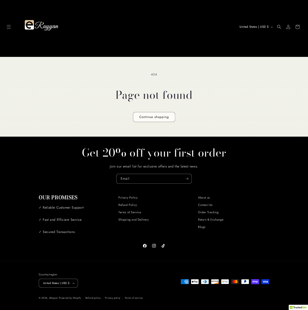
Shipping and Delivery (133, 219)
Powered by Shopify (70, 298)
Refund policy (93, 298)
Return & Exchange (210, 219)
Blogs (202, 227)
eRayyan (53, 298)
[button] (8, 26)
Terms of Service (129, 212)
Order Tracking (208, 212)
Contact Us (205, 205)
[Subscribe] (187, 179)
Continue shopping (154, 117)
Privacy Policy (127, 197)
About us (204, 197)
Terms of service (134, 298)
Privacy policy (112, 298)
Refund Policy (127, 205)
